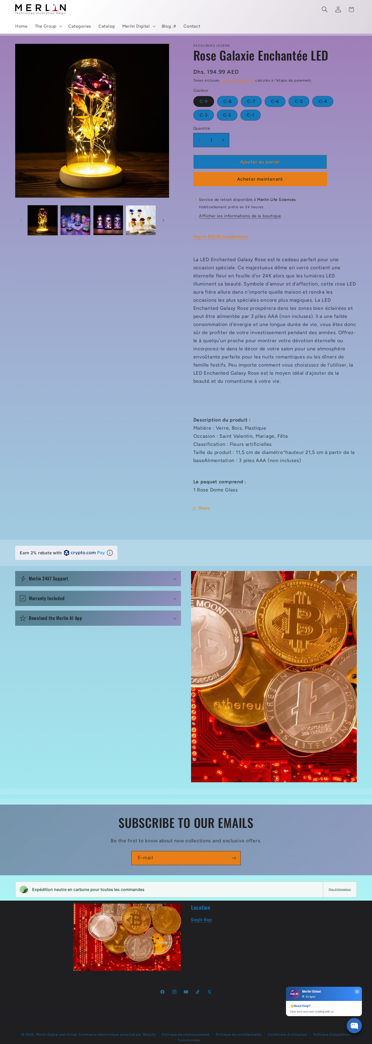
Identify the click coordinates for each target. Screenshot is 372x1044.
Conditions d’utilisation (287, 1034)
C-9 (204, 101)
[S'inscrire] (233, 858)
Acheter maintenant (260, 179)
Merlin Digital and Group (56, 1034)
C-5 (299, 101)
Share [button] (204, 507)
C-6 (275, 101)
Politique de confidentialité (239, 1034)
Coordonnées (189, 1040)
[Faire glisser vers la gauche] (20, 220)
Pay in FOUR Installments (220, 237)
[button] (48, 26)
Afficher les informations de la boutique (240, 215)
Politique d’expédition (331, 1034)
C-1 (250, 115)
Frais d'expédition (238, 80)
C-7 (251, 101)
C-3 (204, 115)
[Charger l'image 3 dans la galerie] (108, 220)
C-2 (227, 115)
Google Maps (201, 919)
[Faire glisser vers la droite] (163, 220)
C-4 (323, 101)
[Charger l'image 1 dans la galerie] (42, 220)
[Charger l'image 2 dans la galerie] (75, 220)
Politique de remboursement (186, 1034)
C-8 (227, 101)
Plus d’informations (340, 889)
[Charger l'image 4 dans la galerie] (141, 220)
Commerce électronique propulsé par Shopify (117, 1034)
